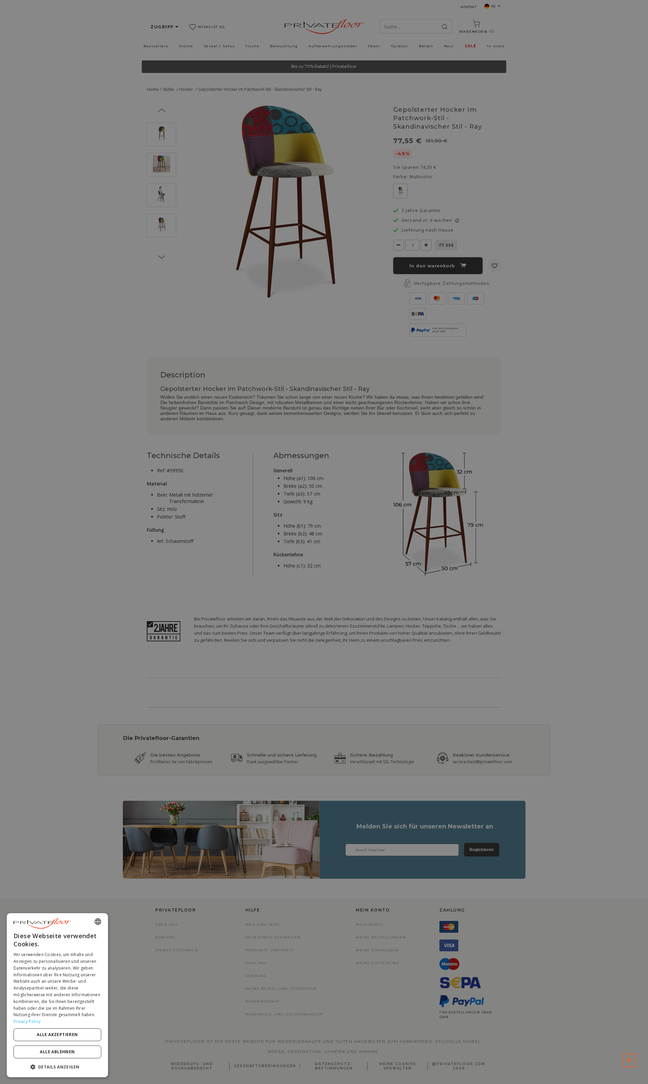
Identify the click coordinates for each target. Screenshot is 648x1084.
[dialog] (57, 995)
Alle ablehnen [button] (57, 1052)
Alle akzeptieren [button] (57, 1034)
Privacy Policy (27, 1021)
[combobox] (97, 921)
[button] (57, 1066)
